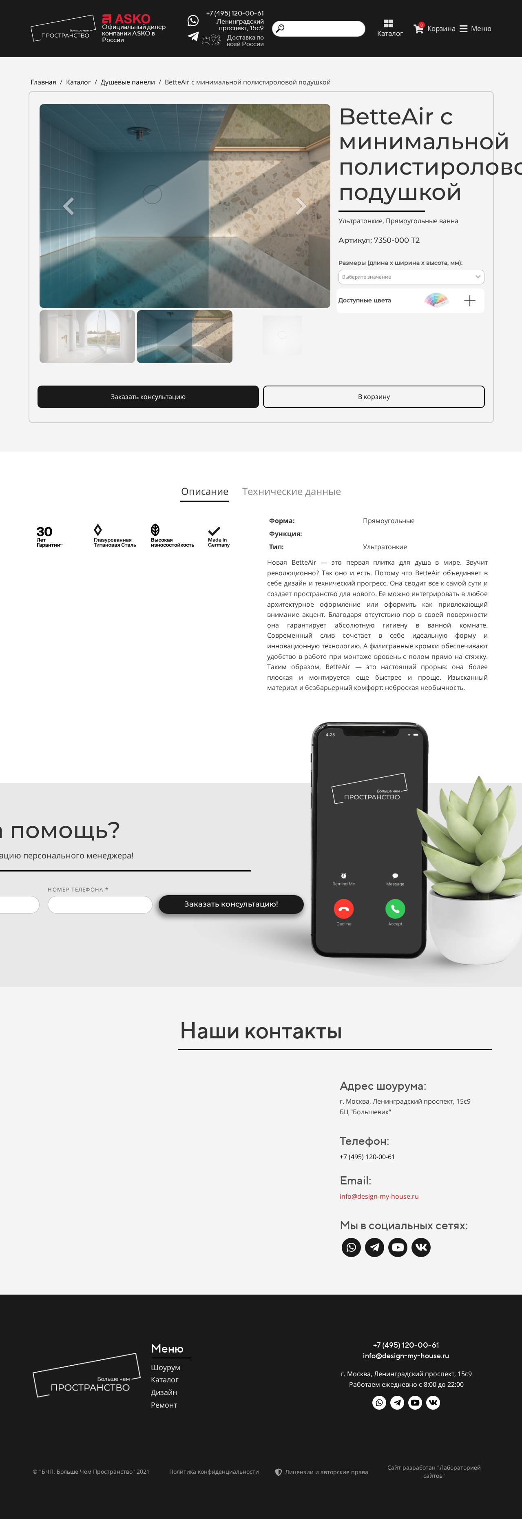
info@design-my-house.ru (379, 1196)
